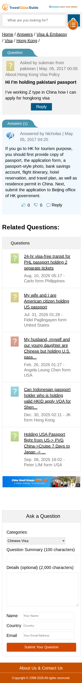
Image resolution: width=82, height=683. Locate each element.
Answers (25, 34)
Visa (9, 40)
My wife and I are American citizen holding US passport (46, 301)
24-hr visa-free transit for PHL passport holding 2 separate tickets (47, 262)
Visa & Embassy (52, 34)
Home (7, 34)
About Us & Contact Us (41, 668)
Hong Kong (26, 40)
